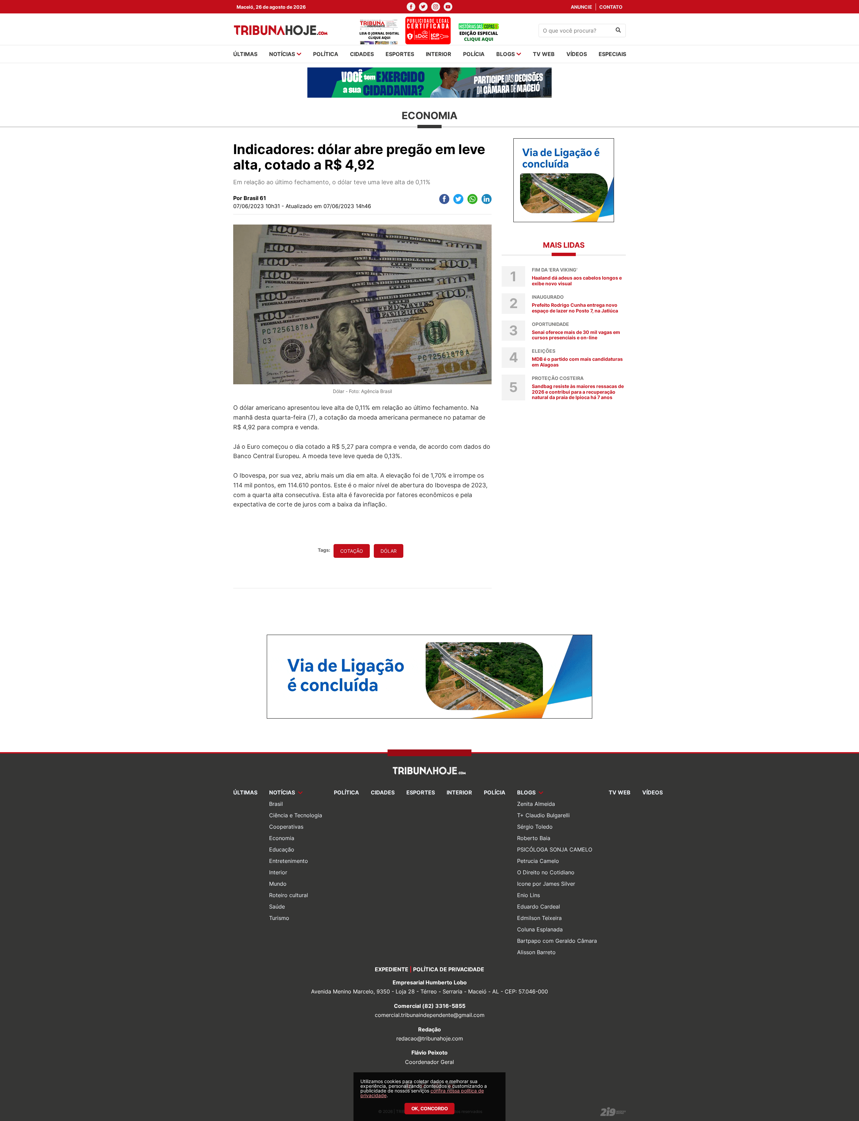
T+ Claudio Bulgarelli (543, 815)
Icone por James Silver (546, 883)
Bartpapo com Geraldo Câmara (557, 940)
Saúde (277, 906)
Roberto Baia (533, 838)
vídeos (576, 54)
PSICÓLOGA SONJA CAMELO (554, 849)
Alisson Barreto (536, 952)
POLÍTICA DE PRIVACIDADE (448, 969)
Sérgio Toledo (535, 826)
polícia (474, 54)
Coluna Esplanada (540, 929)
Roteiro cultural (288, 895)
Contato (610, 7)
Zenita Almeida (536, 803)
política (325, 54)
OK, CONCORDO (429, 1108)
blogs (505, 54)
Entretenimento (288, 861)
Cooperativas (286, 826)
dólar (389, 551)
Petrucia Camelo (538, 861)
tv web (544, 54)
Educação (281, 849)
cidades (362, 54)
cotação (351, 551)
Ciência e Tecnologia (295, 815)
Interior (278, 872)
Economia (281, 838)
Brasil (276, 803)
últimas (245, 54)
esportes (400, 54)
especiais (612, 54)
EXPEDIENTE (391, 969)
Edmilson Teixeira (539, 918)
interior (438, 54)
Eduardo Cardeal (538, 906)
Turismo (279, 918)
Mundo (278, 883)
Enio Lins (528, 895)
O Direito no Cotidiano (545, 872)
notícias (282, 54)
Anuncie (581, 7)
